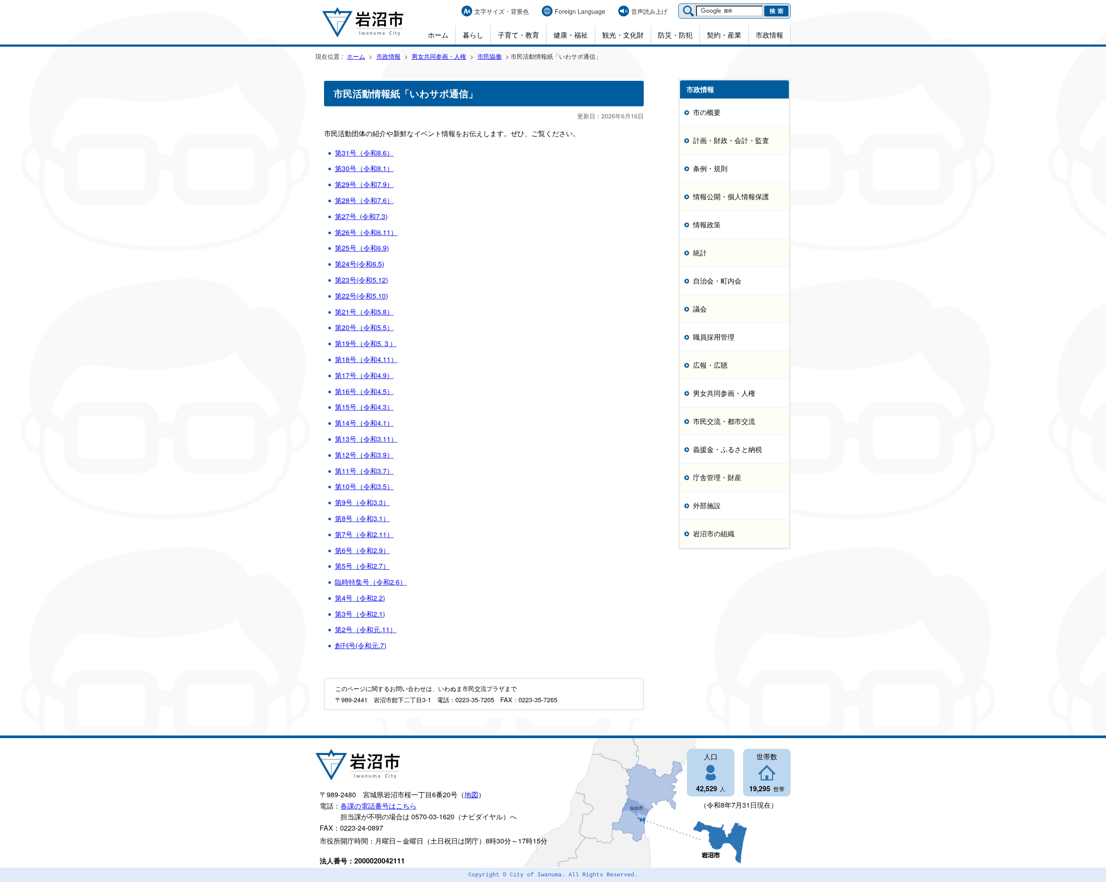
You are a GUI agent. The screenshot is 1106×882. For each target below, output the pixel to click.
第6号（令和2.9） (362, 550)
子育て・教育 (518, 35)
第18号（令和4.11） (366, 359)
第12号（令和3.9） (364, 455)
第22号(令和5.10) (361, 296)
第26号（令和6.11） (366, 232)
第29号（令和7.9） (364, 184)
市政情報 (769, 35)
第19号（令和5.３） (366, 343)
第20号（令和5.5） (364, 327)
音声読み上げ (649, 11)
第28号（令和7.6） (364, 200)
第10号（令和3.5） (364, 486)
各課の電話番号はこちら (378, 806)
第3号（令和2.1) (360, 614)
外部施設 (707, 505)
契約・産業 (724, 35)
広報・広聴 (710, 365)
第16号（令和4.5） (364, 391)
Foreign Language (580, 11)
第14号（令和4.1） (364, 423)
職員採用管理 (713, 337)
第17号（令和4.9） (364, 375)
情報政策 (707, 224)
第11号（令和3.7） (364, 471)
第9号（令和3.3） (362, 502)
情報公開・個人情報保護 (731, 196)
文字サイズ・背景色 (501, 11)
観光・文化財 (623, 35)
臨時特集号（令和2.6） (371, 582)
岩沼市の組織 (713, 533)
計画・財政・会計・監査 (731, 140)
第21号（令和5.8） (364, 312)
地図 (471, 794)
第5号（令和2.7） (362, 566)
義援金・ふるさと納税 (727, 449)
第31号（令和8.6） (364, 153)
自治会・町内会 (717, 281)
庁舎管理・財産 (717, 477)
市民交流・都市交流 (724, 421)
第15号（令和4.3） (364, 407)
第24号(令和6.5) (359, 264)
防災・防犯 (675, 35)
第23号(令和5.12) (361, 280)
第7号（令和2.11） (364, 534)
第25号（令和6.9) (362, 248)
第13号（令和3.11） (366, 439)
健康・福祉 (570, 35)
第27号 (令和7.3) (361, 216)
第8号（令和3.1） (362, 518)
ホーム (438, 35)
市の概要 (707, 112)
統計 (700, 253)
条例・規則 (710, 168)
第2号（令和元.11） (366, 629)
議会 (700, 309)
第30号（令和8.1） (364, 168)
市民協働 (489, 56)
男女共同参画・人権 (439, 56)
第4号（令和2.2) (360, 598)
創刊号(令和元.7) (360, 645)
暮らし (473, 35)
